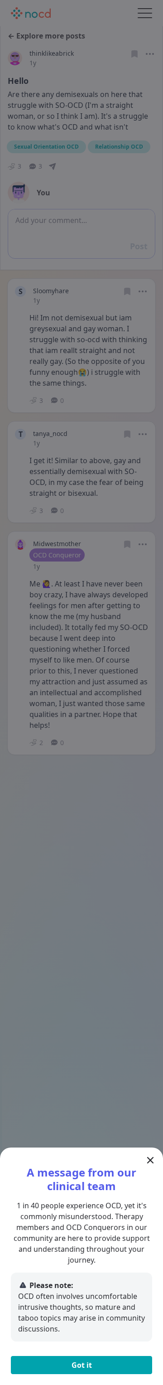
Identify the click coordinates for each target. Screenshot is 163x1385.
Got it (82, 1365)
